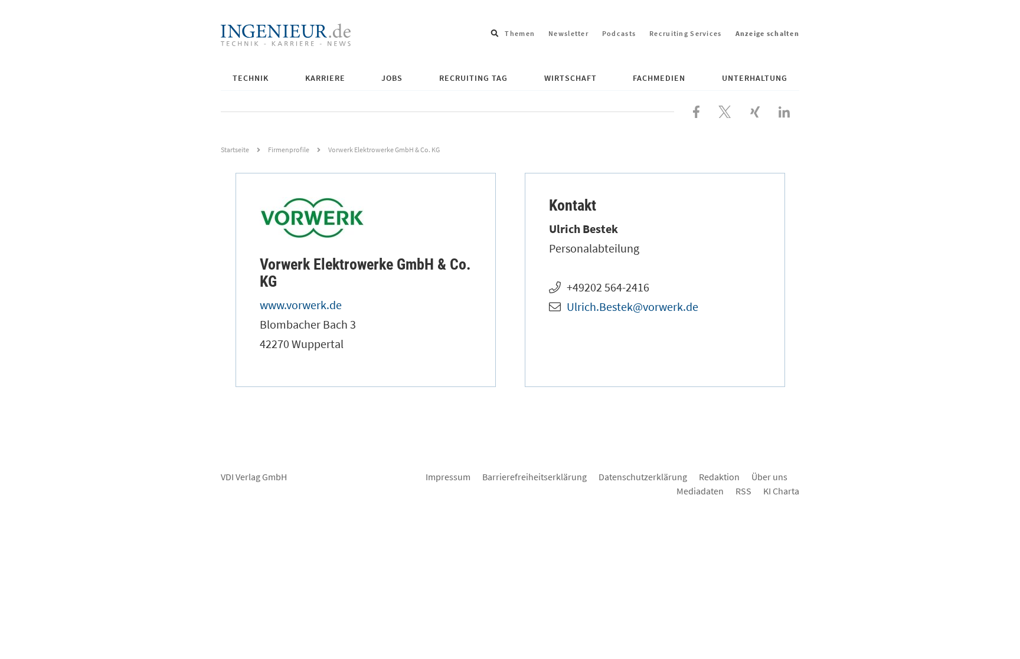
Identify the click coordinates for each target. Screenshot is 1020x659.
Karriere (325, 78)
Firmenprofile (288, 149)
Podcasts (619, 33)
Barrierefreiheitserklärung (534, 477)
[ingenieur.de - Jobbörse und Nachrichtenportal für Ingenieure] (286, 34)
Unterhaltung (754, 78)
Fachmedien (659, 78)
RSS (743, 491)
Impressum (448, 477)
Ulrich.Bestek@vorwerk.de (632, 306)
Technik (251, 78)
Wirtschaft (570, 78)
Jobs (392, 78)
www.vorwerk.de (301, 304)
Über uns (769, 477)
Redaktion (719, 477)
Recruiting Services (685, 33)
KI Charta (781, 491)
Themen (520, 33)
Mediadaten (700, 491)
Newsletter (568, 33)
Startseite (235, 149)
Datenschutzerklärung (643, 477)
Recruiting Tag (473, 78)
